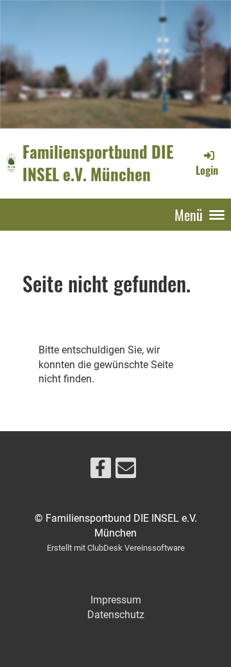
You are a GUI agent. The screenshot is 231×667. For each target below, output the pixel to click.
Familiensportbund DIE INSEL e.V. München (97, 163)
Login (207, 170)
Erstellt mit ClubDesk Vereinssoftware (116, 548)
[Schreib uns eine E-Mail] (126, 471)
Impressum (115, 600)
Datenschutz (115, 615)
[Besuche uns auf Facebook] (100, 471)
